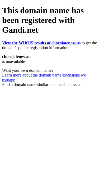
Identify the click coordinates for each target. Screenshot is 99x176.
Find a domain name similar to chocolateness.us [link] (41, 84)
